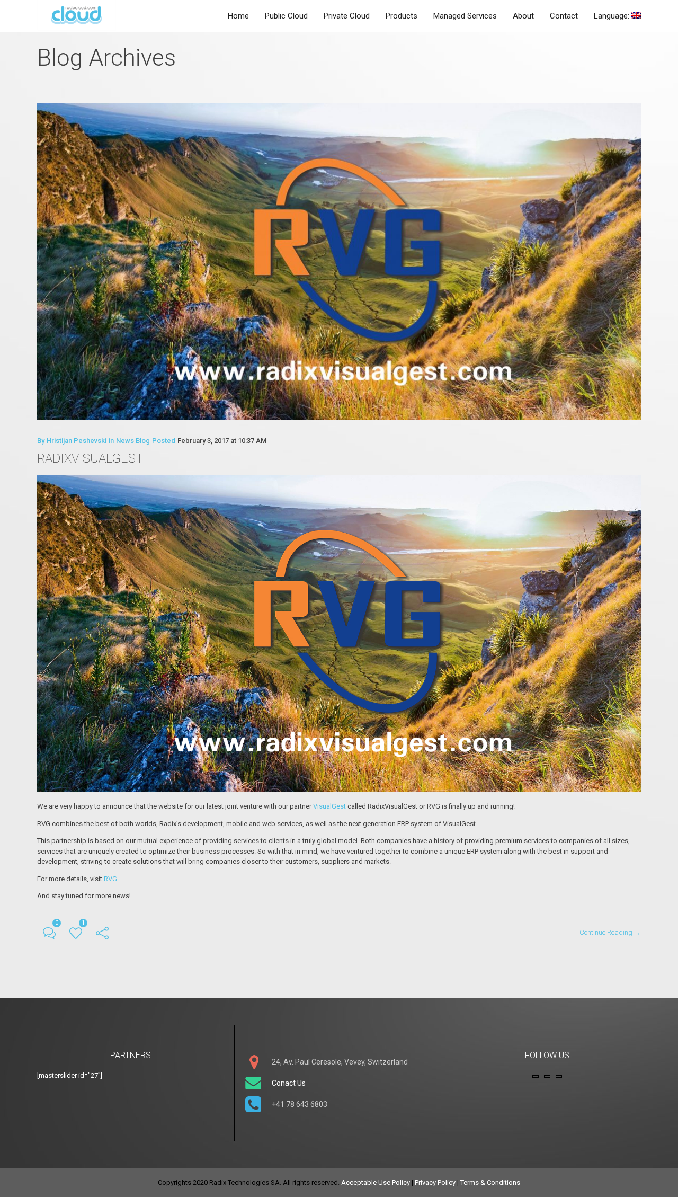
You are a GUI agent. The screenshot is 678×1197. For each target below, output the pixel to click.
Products (401, 16)
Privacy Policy (435, 1182)
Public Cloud (286, 16)
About (523, 16)
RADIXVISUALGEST (90, 458)
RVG (110, 879)
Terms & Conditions (490, 1182)
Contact (564, 16)
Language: (612, 16)
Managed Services (465, 16)
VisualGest (330, 806)
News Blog (133, 441)
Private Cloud (347, 16)
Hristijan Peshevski (76, 441)
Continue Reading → (610, 932)
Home (238, 16)
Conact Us (289, 1083)
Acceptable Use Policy (375, 1182)
